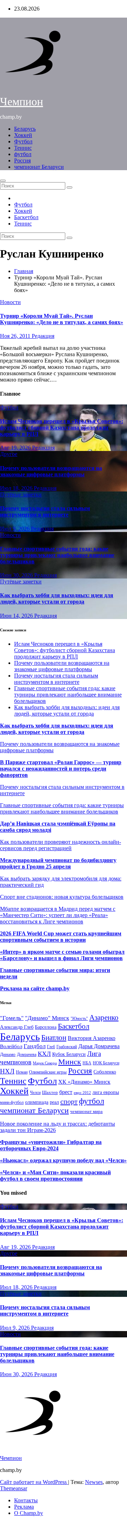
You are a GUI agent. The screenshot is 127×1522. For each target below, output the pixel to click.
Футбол (23, 141)
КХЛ (44, 1053)
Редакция (43, 336)
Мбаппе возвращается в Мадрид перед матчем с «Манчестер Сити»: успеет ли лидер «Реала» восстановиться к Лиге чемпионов (57, 915)
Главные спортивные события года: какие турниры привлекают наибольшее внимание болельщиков (57, 555)
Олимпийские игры (48, 1072)
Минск (69, 1062)
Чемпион (21, 101)
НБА (87, 1062)
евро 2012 (82, 1093)
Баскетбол (26, 217)
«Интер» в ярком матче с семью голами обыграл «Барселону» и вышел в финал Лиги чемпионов (62, 955)
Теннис (23, 148)
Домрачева (26, 1054)
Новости (10, 302)
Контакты (26, 1500)
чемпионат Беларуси (39, 167)
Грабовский (66, 1047)
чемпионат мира (86, 1111)
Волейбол (11, 1046)
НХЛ (7, 1071)
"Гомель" (12, 1018)
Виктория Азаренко (91, 1038)
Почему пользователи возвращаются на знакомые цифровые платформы (51, 471)
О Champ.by (28, 1513)
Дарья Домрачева (99, 1046)
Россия (22, 160)
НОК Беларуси (106, 1063)
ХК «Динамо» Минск (84, 1081)
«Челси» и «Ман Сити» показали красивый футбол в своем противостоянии (55, 1175)
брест (65, 1092)
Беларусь (25, 129)
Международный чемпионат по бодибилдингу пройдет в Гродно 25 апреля (58, 863)
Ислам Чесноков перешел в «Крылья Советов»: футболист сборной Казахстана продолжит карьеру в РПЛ (61, 427)
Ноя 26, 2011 (16, 336)
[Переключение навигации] (3, 181)
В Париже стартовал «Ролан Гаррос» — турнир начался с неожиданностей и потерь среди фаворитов (60, 768)
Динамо (8, 1054)
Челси (35, 1092)
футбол (22, 154)
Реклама (24, 1507)
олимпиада (36, 1102)
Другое (8, 454)
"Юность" (79, 1018)
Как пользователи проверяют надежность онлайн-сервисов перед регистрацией (60, 845)
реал (54, 1102)
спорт (69, 1101)
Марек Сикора (45, 1063)
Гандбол (35, 1046)
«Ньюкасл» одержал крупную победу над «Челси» (63, 1160)
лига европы (105, 1092)
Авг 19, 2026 (16, 448)
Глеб (51, 1046)
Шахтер (50, 1092)
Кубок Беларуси (69, 1054)
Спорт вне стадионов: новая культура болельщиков (61, 897)
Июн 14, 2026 (17, 616)
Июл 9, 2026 (15, 529)
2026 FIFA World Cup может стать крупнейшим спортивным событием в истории (60, 936)
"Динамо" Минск (47, 1018)
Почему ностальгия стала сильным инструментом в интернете (45, 511)
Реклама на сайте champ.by (34, 988)
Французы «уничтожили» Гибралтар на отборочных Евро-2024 (51, 1145)
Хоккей (23, 135)
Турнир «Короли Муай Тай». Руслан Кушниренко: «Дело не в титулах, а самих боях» (61, 319)
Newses (94, 1482)
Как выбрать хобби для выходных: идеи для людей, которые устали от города (56, 598)
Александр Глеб (17, 1027)
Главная (23, 271)
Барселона (45, 1027)
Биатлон (53, 1037)
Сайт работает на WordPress (34, 1482)
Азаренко (104, 1017)
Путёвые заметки (21, 494)
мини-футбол (12, 1102)
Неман (22, 1072)
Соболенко (104, 1072)
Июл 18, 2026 (17, 488)
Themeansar (13, 1488)
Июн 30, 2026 (17, 575)
